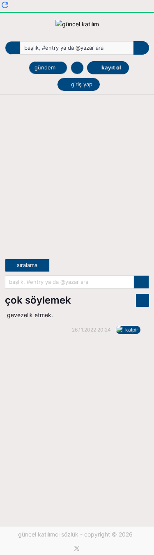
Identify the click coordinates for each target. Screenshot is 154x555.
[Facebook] (64, 548)
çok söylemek (38, 300)
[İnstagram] (89, 548)
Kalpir (131, 330)
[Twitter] (77, 548)
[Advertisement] (77, 182)
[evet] (141, 282)
